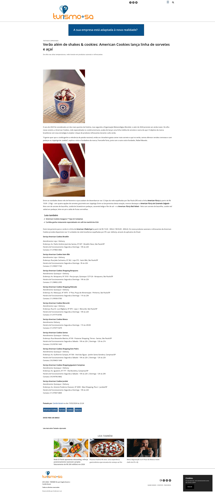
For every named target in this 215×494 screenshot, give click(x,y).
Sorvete (62, 410)
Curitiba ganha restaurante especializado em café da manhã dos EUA (72, 222)
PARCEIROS (167, 485)
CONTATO (160, 485)
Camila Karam (57, 403)
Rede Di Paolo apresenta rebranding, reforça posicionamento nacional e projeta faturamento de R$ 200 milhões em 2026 (71, 461)
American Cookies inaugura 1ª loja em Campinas (64, 219)
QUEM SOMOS (152, 485)
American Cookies (50, 410)
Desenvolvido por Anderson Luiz (52, 491)
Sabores (78, 410)
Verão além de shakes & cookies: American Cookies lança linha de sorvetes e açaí (106, 46)
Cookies (70, 410)
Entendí (190, 486)
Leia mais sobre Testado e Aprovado (54, 428)
